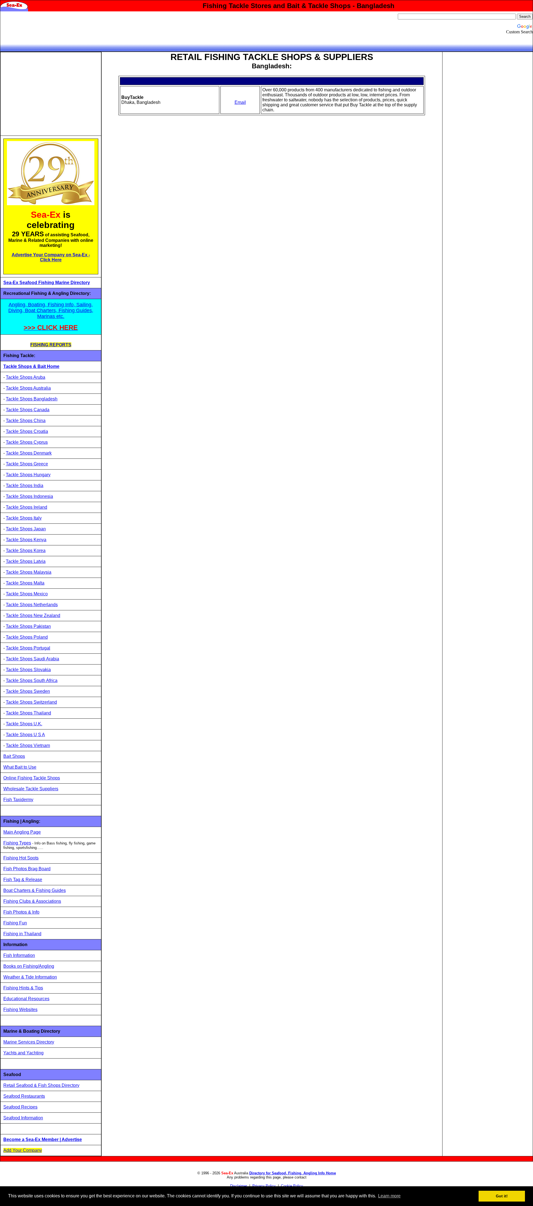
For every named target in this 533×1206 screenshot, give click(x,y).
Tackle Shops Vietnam (28, 745)
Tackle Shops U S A (25, 734)
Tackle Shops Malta (25, 583)
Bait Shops (14, 756)
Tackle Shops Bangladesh (31, 399)
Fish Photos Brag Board (27, 868)
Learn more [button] (389, 1196)
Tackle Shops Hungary (28, 474)
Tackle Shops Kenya (26, 539)
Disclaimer (238, 1186)
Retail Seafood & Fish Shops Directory (41, 1085)
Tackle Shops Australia (28, 388)
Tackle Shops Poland (27, 637)
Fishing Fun (15, 923)
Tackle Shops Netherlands (32, 604)
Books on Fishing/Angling (28, 966)
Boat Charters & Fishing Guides (34, 890)
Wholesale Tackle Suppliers (30, 788)
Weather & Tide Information (30, 977)
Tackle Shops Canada (27, 409)
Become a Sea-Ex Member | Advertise (42, 1139)
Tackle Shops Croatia (27, 431)
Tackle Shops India (24, 485)
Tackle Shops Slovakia (28, 669)
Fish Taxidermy (18, 799)
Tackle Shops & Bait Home (31, 366)
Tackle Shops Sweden (28, 691)
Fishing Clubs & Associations (32, 901)
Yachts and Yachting (23, 1052)
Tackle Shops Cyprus (27, 442)
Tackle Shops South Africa (31, 680)
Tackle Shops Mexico (27, 593)
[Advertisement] (50, 94)
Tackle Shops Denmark (29, 453)
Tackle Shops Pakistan (28, 626)
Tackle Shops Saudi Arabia (32, 658)
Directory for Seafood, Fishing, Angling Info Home (292, 1173)
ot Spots (30, 858)
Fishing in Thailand (22, 933)
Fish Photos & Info (21, 912)
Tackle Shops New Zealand (33, 615)
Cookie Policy (292, 1186)
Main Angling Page (22, 832)
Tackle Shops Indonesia (29, 496)
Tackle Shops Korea (26, 550)
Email (240, 102)
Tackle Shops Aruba (25, 377)
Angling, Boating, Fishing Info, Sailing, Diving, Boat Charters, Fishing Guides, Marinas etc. (50, 310)
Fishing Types (17, 843)
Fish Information (19, 955)
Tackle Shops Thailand (28, 713)
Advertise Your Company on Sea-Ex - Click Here (51, 257)
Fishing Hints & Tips (23, 988)
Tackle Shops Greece (27, 464)
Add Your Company (22, 1150)
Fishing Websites (20, 1009)
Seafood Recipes (20, 1107)
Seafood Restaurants (24, 1096)
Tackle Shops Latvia (26, 561)
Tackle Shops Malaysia (28, 572)
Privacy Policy (264, 1186)
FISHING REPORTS (50, 344)
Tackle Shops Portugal (28, 648)
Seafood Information (23, 1117)
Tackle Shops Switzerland (31, 702)
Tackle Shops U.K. (24, 723)
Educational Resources (26, 998)
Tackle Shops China (26, 420)
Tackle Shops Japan (26, 528)
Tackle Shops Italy (24, 518)
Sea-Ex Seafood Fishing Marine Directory (46, 282)
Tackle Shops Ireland (26, 507)
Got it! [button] (502, 1196)
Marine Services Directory (28, 1042)
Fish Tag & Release (22, 879)
